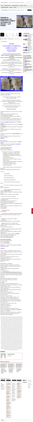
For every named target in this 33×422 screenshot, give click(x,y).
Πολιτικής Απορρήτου (29, 385)
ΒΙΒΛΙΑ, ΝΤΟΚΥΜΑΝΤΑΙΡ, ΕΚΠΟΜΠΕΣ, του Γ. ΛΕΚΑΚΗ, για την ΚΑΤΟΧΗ (14, 399)
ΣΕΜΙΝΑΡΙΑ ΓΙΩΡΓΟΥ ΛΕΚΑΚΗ (14, 388)
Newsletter (32, 211)
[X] (30, 381)
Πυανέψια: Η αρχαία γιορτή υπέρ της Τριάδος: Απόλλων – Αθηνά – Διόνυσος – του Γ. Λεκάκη (28, 58)
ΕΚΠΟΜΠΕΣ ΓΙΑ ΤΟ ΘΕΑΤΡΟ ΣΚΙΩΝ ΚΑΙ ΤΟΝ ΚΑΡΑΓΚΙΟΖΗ (19, 396)
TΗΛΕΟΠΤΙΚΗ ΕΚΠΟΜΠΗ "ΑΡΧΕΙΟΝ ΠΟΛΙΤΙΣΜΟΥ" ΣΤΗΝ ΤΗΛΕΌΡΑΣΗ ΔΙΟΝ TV (8, 393)
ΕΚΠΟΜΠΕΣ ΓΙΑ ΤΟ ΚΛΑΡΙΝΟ (19, 389)
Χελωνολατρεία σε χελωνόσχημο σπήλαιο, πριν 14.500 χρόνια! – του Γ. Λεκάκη (28, 61)
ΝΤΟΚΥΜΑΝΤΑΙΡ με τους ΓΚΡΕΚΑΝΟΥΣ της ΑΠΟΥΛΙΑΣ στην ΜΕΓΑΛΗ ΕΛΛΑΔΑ (8, 412)
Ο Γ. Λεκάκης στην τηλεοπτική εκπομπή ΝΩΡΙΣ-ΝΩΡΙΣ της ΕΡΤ (8, 384)
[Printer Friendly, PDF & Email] (2, 352)
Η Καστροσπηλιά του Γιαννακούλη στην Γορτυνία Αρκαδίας (28, 64)
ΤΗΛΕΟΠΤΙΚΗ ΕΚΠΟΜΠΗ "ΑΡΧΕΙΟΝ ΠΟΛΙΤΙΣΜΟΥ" (8, 400)
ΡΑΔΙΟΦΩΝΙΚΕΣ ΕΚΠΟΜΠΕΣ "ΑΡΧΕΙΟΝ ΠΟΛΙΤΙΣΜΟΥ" (19, 384)
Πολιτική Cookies (30, 384)
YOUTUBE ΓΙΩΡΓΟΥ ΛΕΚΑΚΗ (8, 389)
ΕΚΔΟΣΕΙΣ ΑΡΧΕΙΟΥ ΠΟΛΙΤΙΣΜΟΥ (13, 386)
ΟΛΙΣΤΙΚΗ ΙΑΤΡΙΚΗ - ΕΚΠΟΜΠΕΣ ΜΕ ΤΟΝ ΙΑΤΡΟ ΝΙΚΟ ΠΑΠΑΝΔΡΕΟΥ (19, 391)
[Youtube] (30, 381)
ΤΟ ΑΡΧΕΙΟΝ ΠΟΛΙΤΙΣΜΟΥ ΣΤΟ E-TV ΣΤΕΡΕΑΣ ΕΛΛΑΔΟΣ (8, 397)
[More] (20, 34)
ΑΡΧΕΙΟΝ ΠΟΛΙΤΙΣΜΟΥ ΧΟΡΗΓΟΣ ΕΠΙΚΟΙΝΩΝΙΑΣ (14, 393)
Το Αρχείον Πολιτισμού (29, 387)
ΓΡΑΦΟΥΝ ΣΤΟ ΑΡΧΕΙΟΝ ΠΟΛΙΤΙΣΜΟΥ (13, 396)
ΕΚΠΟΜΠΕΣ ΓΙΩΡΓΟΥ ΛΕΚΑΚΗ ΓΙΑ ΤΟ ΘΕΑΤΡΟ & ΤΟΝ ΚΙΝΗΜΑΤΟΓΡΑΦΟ (8, 416)
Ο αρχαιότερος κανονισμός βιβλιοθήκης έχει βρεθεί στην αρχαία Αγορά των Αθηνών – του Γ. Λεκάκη (28, 67)
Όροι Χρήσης (29, 383)
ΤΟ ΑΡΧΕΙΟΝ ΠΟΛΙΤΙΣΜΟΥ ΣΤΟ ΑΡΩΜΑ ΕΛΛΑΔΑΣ (8, 387)
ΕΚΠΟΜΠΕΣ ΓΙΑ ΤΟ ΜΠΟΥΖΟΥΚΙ (19, 387)
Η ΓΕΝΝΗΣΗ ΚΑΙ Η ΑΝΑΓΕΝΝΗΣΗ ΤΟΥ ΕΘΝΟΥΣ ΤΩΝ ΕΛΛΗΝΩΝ (8, 403)
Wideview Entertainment (16, 419)
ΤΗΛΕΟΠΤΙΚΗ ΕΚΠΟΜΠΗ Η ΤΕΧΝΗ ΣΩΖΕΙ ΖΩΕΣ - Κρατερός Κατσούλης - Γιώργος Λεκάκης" (8, 408)
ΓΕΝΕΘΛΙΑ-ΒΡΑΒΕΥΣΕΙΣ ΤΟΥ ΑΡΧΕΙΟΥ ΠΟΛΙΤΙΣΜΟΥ (14, 390)
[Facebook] (28, 381)
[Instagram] (29, 381)
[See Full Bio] (11, 355)
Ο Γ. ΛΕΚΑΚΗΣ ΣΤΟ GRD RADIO (19, 394)
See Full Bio (9, 355)
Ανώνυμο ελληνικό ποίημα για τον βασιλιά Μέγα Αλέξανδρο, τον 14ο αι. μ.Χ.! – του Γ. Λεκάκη (28, 70)
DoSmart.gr (9, 419)
